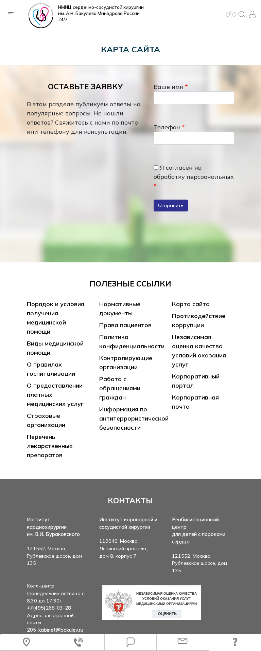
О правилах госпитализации (51, 368)
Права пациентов (125, 325)
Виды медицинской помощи (55, 347)
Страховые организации (46, 420)
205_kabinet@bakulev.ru (55, 630)
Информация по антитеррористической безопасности (134, 418)
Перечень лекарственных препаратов (50, 446)
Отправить (171, 205)
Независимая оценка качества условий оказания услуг (199, 350)
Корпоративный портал (196, 380)
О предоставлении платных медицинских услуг (55, 395)
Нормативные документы (119, 308)
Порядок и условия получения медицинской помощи (55, 317)
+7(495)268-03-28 (49, 608)
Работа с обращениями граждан (119, 388)
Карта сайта (191, 304)
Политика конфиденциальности (131, 341)
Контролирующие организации (125, 362)
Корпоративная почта (195, 401)
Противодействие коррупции (198, 320)
